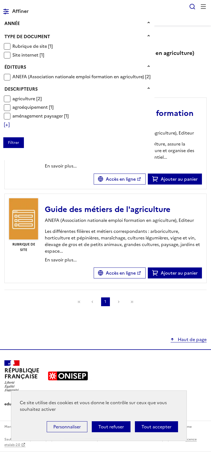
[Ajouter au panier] (156, 179)
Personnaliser (67, 426)
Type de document (27, 36)
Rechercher (192, 6)
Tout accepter (156, 426)
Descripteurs (21, 89)
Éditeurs (15, 67)
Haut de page (192, 339)
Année (12, 23)
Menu (203, 6)
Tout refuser (111, 426)
